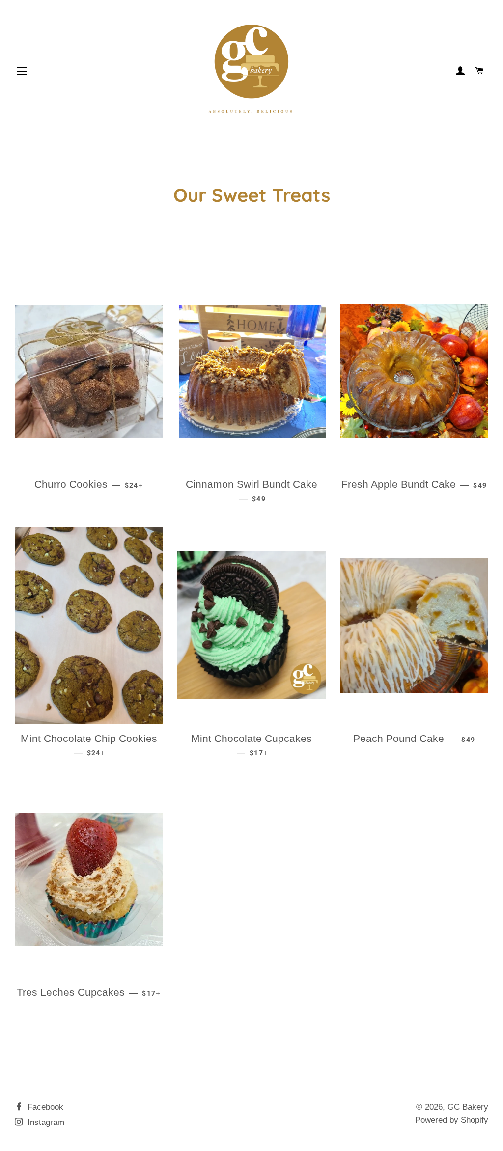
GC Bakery (467, 1107)
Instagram (44, 1122)
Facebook (44, 1107)
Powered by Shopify (451, 1119)
